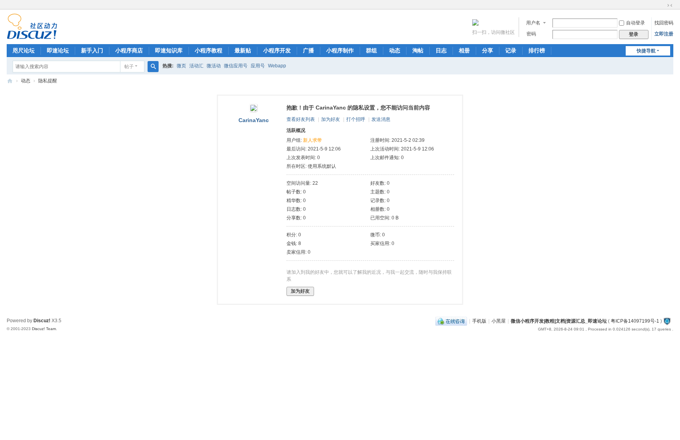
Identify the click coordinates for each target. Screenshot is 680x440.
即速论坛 (58, 50)
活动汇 (196, 66)
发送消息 (380, 119)
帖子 (129, 66)
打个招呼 (355, 119)
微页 (181, 66)
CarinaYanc (253, 120)
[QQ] (451, 321)
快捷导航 (646, 51)
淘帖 (417, 50)
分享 (487, 50)
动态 (394, 50)
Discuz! (41, 320)
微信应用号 (236, 66)
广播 (308, 50)
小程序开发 (277, 50)
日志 (441, 50)
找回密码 (663, 23)
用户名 (533, 23)
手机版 (479, 321)
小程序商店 (129, 50)
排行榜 (536, 50)
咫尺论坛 (24, 50)
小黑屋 (499, 321)
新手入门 (92, 50)
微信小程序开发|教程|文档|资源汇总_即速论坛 (10, 81)
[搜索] (153, 66)
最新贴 (243, 50)
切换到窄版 (669, 5)
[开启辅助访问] (662, 5)
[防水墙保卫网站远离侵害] (667, 321)
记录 (510, 50)
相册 (464, 50)
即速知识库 (169, 50)
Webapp (277, 66)
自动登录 (635, 23)
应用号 (258, 66)
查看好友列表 (300, 119)
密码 (531, 34)
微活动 (214, 66)
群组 (371, 50)
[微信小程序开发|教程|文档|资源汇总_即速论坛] (32, 36)
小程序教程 (208, 50)
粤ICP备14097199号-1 (635, 321)
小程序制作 (340, 50)
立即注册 (663, 34)
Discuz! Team (44, 329)
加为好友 (330, 119)
